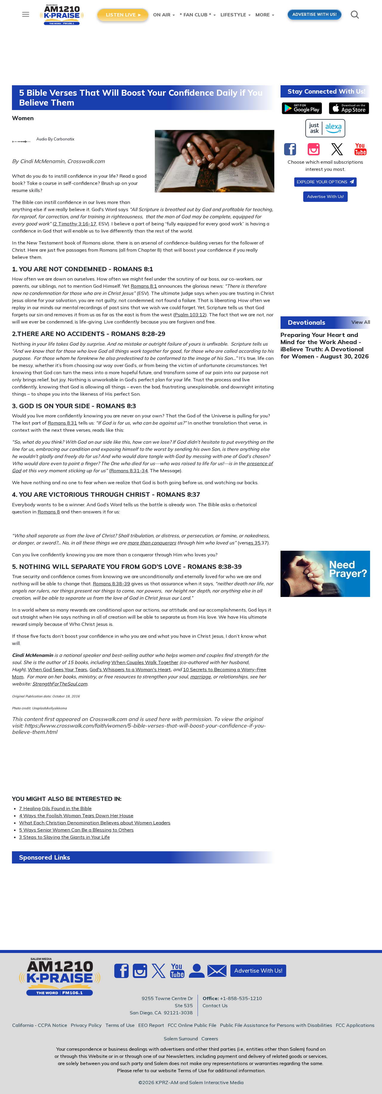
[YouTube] (360, 149)
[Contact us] (214, 972)
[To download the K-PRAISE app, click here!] (302, 108)
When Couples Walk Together (144, 662)
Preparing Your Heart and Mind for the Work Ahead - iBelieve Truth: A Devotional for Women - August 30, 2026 (325, 345)
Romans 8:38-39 (214, 566)
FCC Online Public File (192, 1025)
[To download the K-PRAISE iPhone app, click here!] (349, 108)
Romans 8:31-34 (129, 471)
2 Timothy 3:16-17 (75, 224)
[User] (196, 974)
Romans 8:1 (133, 269)
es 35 (254, 543)
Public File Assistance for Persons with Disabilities (276, 1025)
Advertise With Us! (325, 196)
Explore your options (323, 182)
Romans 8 (49, 512)
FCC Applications (355, 1025)
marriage (200, 677)
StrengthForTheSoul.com (59, 684)
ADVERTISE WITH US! (314, 14)
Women (23, 118)
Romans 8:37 (178, 494)
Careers (209, 1039)
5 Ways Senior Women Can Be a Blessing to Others (76, 830)
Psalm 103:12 (190, 315)
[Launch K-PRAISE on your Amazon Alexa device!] (325, 128)
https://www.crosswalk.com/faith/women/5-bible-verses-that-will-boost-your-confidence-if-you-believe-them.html (139, 729)
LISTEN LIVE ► (124, 15)
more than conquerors (151, 543)
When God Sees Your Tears (57, 669)
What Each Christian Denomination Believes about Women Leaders (94, 823)
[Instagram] (314, 149)
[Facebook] (290, 149)
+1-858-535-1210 (241, 998)
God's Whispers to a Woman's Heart (130, 669)
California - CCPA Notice (39, 1025)
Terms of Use (120, 1025)
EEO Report (151, 1025)
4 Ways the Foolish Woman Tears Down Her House (76, 815)
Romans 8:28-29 (138, 334)
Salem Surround (181, 1039)
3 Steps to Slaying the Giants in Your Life (64, 837)
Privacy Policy (86, 1025)
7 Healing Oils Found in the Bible (55, 808)
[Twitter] (337, 149)
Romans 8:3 (116, 406)
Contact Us (215, 1005)
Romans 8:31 (62, 423)
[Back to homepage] (56, 979)
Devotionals (306, 322)
